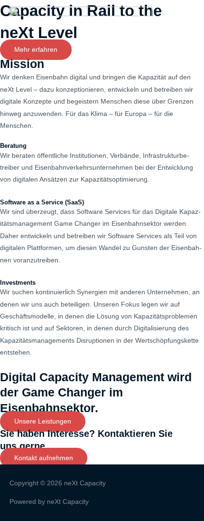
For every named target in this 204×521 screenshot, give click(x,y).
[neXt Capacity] (80, 21)
